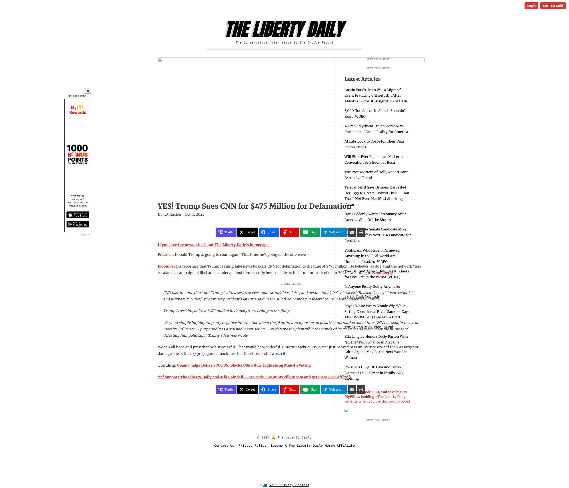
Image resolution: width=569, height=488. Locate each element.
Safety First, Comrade (362, 296)
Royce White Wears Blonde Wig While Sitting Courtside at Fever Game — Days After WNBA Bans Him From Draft (377, 311)
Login (531, 6)
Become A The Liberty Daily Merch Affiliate (313, 446)
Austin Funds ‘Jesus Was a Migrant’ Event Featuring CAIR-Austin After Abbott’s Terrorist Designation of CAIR (376, 95)
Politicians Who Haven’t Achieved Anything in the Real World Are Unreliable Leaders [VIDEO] (372, 256)
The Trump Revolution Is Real (369, 327)
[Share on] (352, 232)
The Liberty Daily (285, 29)
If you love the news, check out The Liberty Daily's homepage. (214, 244)
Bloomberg (168, 266)
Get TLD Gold (553, 6)
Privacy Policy (252, 446)
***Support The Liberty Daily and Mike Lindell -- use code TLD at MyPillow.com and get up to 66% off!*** (254, 377)
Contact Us (224, 446)
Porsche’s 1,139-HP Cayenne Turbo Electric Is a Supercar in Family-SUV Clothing (374, 373)
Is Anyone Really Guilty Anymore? (372, 286)
